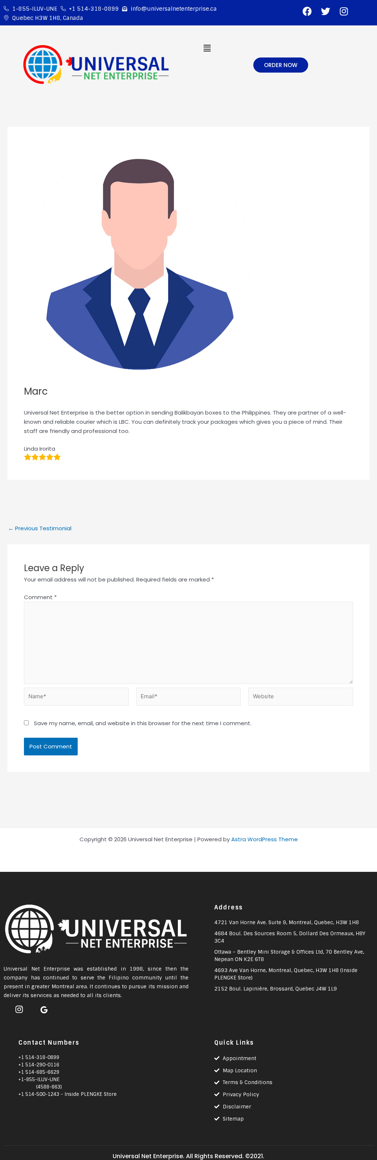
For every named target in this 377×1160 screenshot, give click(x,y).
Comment (40, 597)
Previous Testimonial (39, 528)
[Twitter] (30, 1007)
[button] (207, 48)
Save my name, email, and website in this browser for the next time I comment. (142, 723)
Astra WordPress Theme (264, 839)
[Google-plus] (43, 1007)
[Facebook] (5, 1007)
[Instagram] (18, 1007)
